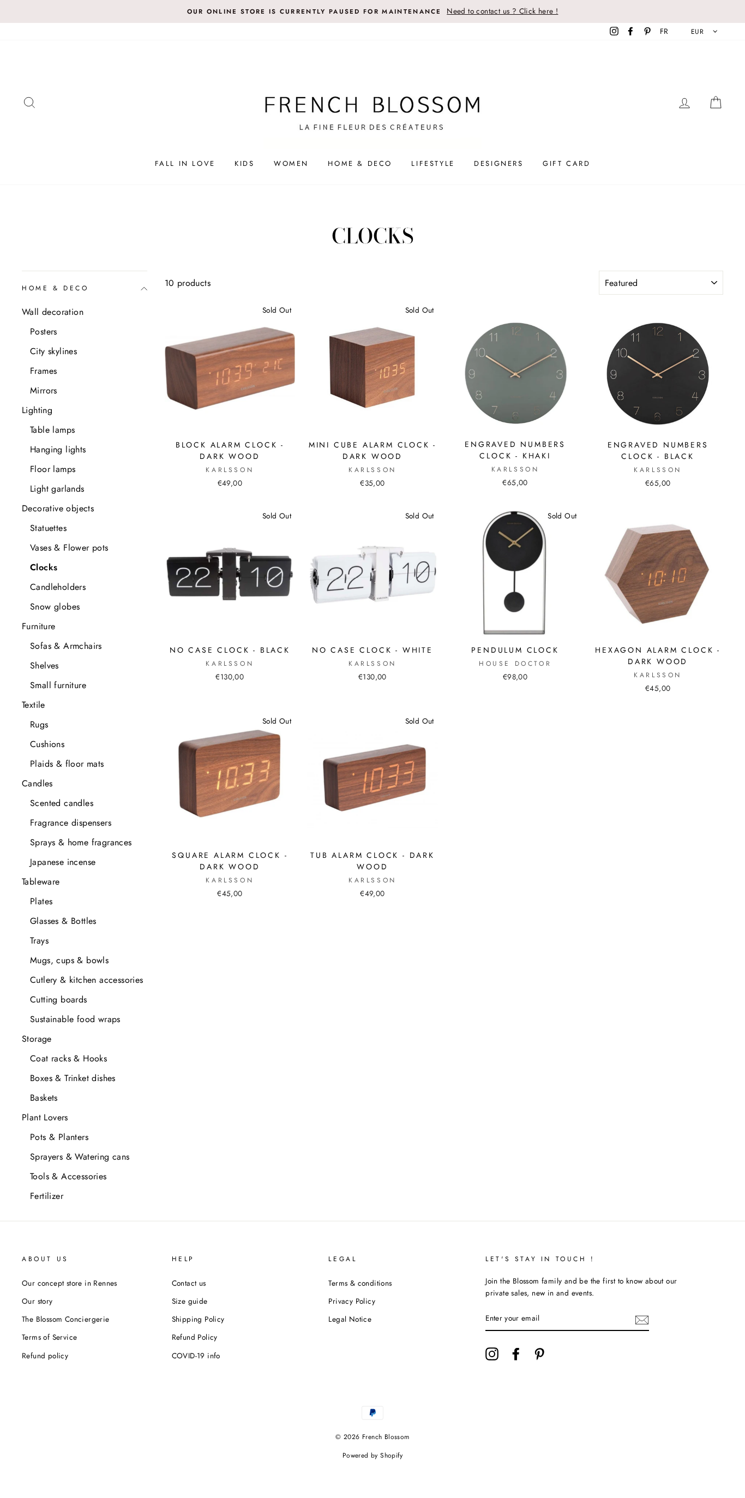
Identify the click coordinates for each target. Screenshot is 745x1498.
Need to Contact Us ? (372, 760)
